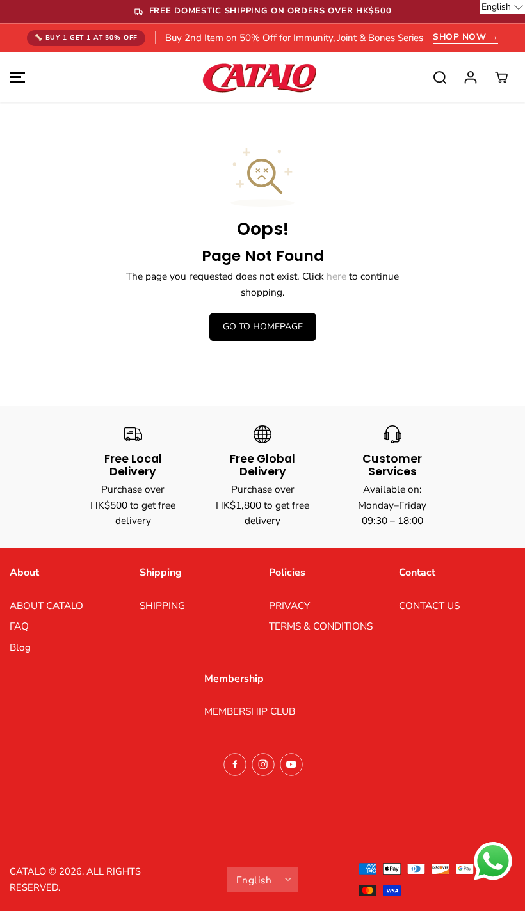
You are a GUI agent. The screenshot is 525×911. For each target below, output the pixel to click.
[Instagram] (263, 764)
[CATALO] (259, 77)
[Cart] (501, 77)
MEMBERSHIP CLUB (249, 711)
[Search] (440, 77)
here (336, 276)
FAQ (19, 626)
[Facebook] (235, 764)
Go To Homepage (263, 327)
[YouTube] (291, 764)
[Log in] (470, 77)
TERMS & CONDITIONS (321, 626)
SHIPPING (162, 605)
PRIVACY (289, 605)
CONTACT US (429, 605)
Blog (20, 647)
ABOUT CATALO (46, 605)
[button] (15, 77)
